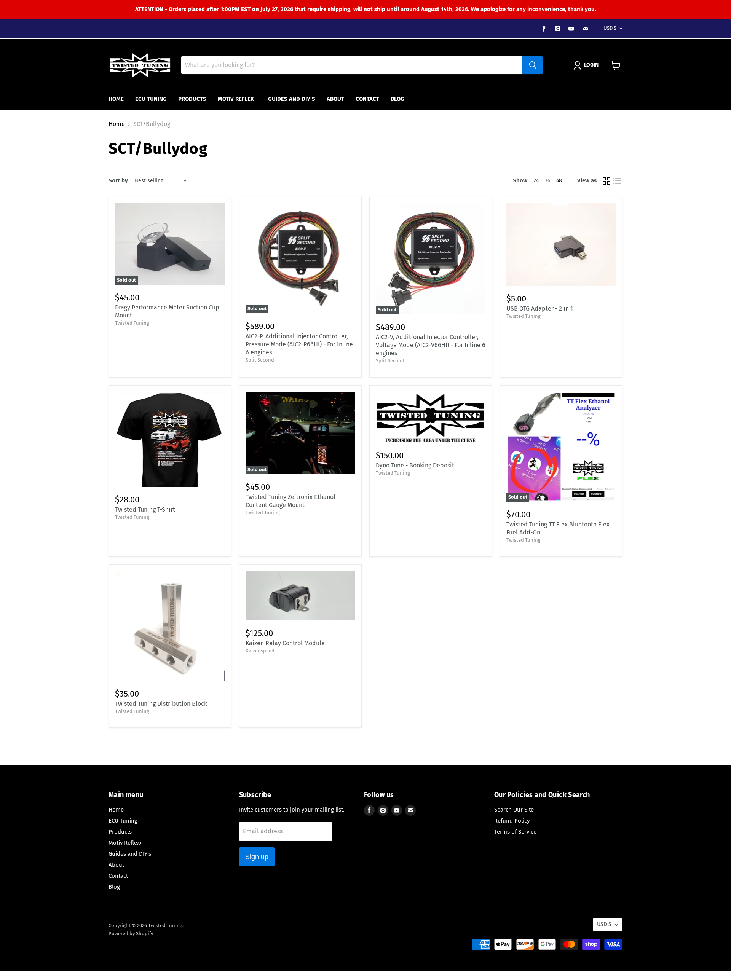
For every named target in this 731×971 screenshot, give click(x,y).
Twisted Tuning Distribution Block (161, 703)
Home (116, 99)
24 (536, 180)
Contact (367, 99)
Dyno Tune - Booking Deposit (415, 465)
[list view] (617, 180)
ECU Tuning (151, 99)
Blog (397, 99)
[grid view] (606, 180)
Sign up (256, 857)
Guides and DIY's (291, 99)
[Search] (532, 65)
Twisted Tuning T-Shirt (145, 509)
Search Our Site (514, 809)
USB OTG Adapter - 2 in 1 (539, 308)
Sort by (118, 180)
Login (591, 65)
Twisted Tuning (132, 323)
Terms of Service (515, 831)
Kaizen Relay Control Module (285, 643)
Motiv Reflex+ (237, 99)
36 (547, 180)
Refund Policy (512, 820)
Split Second (260, 360)
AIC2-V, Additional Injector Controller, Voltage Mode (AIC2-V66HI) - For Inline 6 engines (430, 345)
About (335, 99)
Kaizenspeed (260, 651)
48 (559, 180)
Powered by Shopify (131, 933)
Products (192, 99)
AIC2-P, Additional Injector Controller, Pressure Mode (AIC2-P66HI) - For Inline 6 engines (299, 344)
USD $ (609, 28)
